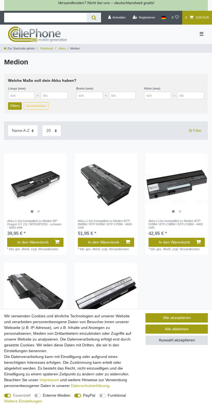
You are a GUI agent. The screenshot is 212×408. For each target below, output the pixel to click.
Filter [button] (197, 130)
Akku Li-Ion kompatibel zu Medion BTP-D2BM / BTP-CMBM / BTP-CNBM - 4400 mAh (176, 224)
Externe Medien (56, 395)
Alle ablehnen (177, 329)
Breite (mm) (84, 88)
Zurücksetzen (36, 106)
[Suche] (94, 17)
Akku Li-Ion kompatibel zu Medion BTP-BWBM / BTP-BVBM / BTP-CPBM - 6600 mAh (105, 224)
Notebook (46, 48)
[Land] (163, 18)
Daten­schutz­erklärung (90, 385)
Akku (61, 48)
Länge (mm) (17, 88)
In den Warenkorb (33, 242)
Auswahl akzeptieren (177, 340)
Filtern (15, 106)
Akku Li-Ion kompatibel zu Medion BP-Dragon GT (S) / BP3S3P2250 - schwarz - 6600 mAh (34, 224)
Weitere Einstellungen (23, 401)
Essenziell (21, 395)
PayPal (89, 395)
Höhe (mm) (152, 88)
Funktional (117, 395)
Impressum (49, 380)
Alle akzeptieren (177, 317)
